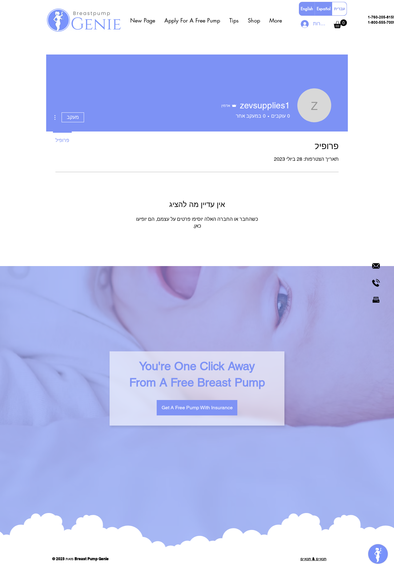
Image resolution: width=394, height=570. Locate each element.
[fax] (376, 300)
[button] (192, 20)
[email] (376, 266)
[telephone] (376, 283)
